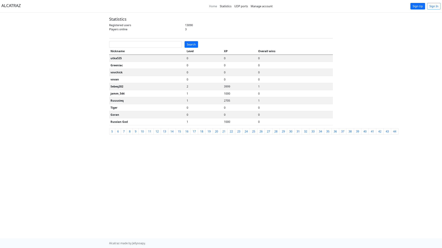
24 (246, 131)
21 (223, 131)
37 (342, 131)
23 (238, 131)
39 (357, 131)
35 (327, 131)
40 (365, 131)
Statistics (226, 6)
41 (372, 131)
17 (194, 131)
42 (379, 131)
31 (298, 131)
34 (320, 131)
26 (261, 131)
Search (191, 44)
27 (268, 131)
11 (149, 131)
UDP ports (241, 6)
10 (142, 131)
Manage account (262, 6)
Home (213, 6)
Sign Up (418, 6)
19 (209, 131)
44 (394, 131)
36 (335, 131)
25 (253, 131)
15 (179, 131)
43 (387, 131)
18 (201, 131)
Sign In (433, 6)
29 (283, 131)
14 (172, 131)
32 (305, 131)
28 (275, 131)
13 (164, 131)
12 (157, 131)
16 (186, 131)
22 (231, 131)
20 (216, 131)
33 (313, 131)
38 (350, 131)
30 (290, 131)
